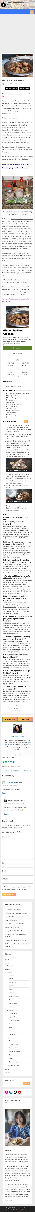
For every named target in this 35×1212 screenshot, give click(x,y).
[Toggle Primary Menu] (32, 12)
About (7, 963)
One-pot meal (13, 1044)
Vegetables (12, 1034)
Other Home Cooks (13, 1065)
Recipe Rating (7, 832)
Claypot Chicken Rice (11, 924)
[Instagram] (15, 755)
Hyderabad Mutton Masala (13, 913)
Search (26, 1083)
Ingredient (10, 1010)
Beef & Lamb (13, 1013)
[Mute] (26, 470)
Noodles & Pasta (14, 1020)
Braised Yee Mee (10, 910)
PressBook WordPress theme (21, 1209)
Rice (10, 1027)
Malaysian (12, 993)
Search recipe (9, 1080)
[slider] (17, 470)
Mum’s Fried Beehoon (12, 917)
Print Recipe (25, 88)
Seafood (11, 1031)
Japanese (12, 986)
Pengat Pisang (9, 927)
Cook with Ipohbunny (15, 3)
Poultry (12, 766)
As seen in (10, 966)
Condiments (13, 1055)
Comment (6, 837)
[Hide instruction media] (30, 421)
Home (7, 959)
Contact (7, 1072)
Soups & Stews (14, 1062)
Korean (11, 989)
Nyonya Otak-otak (10, 931)
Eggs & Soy (12, 1017)
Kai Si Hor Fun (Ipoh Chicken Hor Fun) (17, 944)
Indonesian (12, 982)
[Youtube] (17, 755)
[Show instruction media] (26, 421)
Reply (4, 793)
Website (5, 879)
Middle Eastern (14, 996)
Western (11, 1007)
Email (4, 871)
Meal (8, 1038)
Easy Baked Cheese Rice (13, 940)
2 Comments (18, 84)
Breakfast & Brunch (15, 1048)
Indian (11, 979)
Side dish (17, 766)
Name (4, 863)
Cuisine (9, 972)
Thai (10, 1000)
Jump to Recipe (12, 88)
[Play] (8, 470)
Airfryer (11, 1041)
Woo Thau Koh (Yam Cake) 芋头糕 (15, 934)
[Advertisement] (17, 32)
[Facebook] (20, 755)
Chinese (6, 766)
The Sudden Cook (12, 782)
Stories (7, 1069)
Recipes (7, 969)
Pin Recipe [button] (18, 353)
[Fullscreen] (29, 470)
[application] (19, 465)
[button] (19, 465)
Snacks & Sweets (14, 1051)
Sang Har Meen (10, 920)
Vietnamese (13, 1003)
